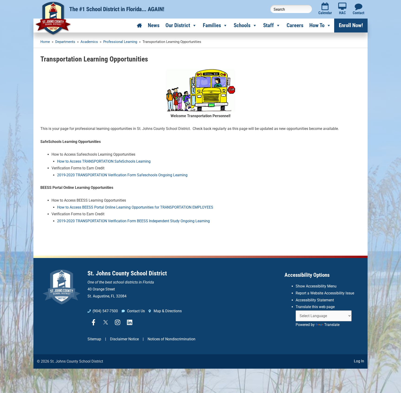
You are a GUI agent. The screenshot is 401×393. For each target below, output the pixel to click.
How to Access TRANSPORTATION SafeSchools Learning (104, 161)
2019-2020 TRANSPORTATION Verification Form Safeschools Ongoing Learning (122, 175)
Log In (359, 361)
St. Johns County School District (127, 273)
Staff (268, 25)
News (153, 25)
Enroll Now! (351, 25)
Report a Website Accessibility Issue (325, 293)
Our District (177, 25)
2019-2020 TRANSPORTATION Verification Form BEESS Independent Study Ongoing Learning (133, 221)
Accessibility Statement (315, 300)
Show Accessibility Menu (316, 286)
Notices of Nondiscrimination (171, 339)
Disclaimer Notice (124, 339)
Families (212, 25)
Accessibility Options (307, 275)
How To (316, 25)
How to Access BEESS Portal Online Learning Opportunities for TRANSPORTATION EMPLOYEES (135, 207)
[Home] (139, 25)
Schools (242, 25)
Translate (332, 324)
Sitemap (94, 339)
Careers (295, 25)
